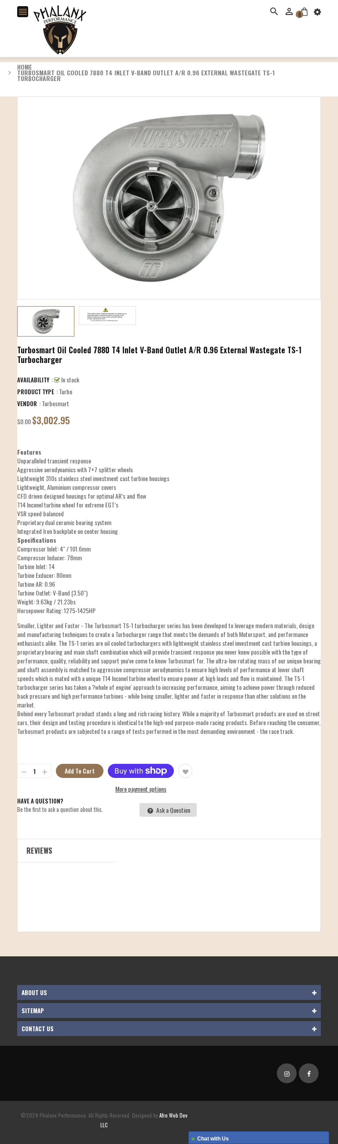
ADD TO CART (258, 1117)
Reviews (39, 850)
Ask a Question (172, 809)
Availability (33, 379)
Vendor (27, 403)
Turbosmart (55, 403)
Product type (35, 391)
